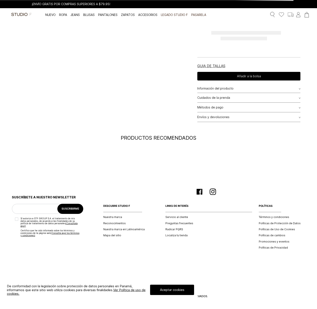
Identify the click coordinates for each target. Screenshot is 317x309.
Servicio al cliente (176, 217)
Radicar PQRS (174, 229)
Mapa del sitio (112, 235)
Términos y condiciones (274, 217)
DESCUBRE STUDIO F (116, 205)
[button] (211, 66)
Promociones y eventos (274, 241)
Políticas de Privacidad (273, 247)
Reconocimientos (114, 223)
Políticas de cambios (272, 235)
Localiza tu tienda (176, 235)
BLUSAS (89, 15)
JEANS (75, 15)
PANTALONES (108, 15)
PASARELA (198, 15)
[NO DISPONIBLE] (249, 76)
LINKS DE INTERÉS (176, 205)
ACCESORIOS (147, 15)
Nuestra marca (112, 217)
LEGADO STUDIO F (174, 15)
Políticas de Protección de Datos (280, 223)
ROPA (63, 15)
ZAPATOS (128, 15)
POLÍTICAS (266, 205)
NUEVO (50, 15)
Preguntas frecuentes (179, 223)
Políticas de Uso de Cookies (277, 229)
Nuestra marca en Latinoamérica (124, 229)
